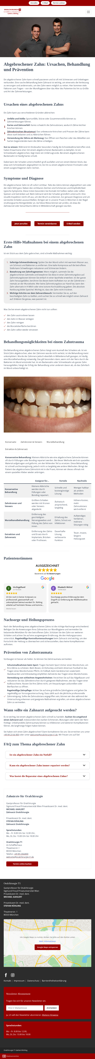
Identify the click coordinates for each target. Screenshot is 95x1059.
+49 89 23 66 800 (11, 734)
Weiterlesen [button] (11, 609)
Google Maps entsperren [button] (47, 947)
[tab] (11, 442)
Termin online (59, 3)
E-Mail (45, 3)
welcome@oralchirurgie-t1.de (44, 734)
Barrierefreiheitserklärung (54, 980)
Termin (58, 1056)
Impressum (19, 980)
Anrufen (34, 3)
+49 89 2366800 (21, 854)
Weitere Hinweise (50, 1015)
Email (51, 1056)
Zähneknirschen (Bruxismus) (21, 131)
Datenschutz (33, 980)
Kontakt (7, 980)
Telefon (64, 1056)
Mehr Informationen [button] (47, 941)
